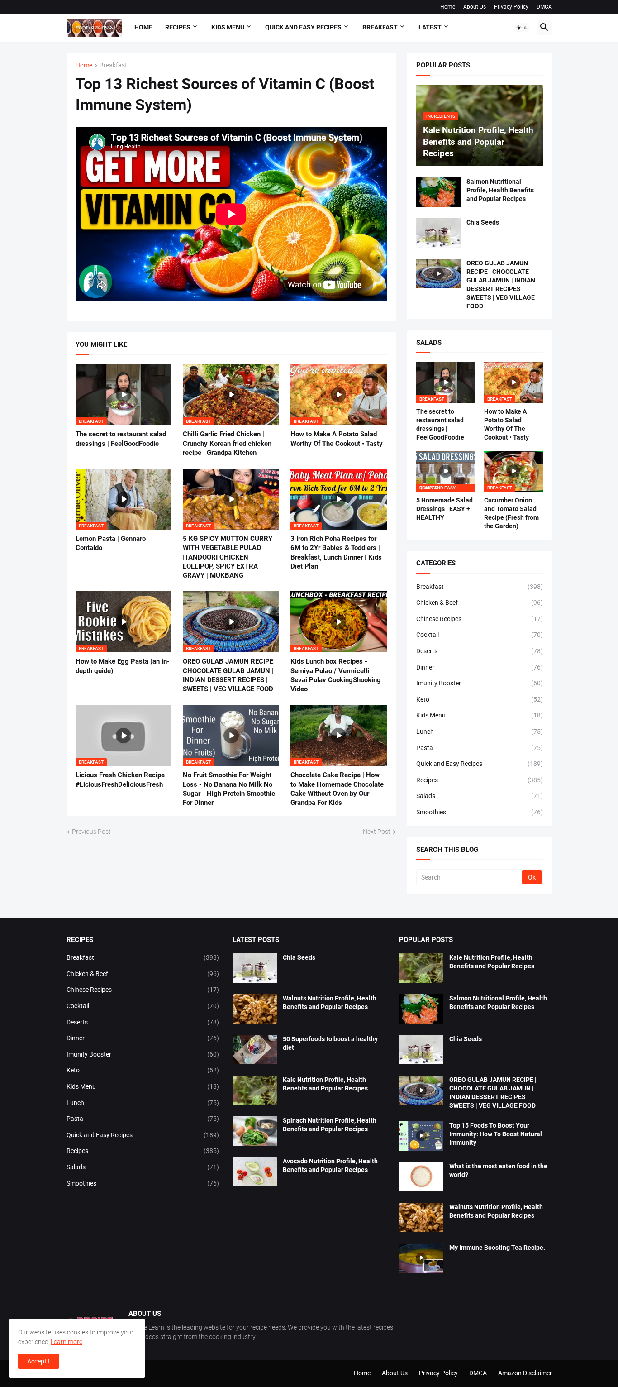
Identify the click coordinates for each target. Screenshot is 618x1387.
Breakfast (113, 65)
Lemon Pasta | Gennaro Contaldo (111, 543)
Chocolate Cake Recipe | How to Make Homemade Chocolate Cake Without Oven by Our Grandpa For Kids (337, 789)
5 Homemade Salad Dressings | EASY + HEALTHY (444, 509)
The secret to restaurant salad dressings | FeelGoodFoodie (121, 438)
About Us (474, 7)
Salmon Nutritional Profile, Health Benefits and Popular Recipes (500, 190)
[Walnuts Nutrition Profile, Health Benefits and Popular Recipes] (255, 1009)
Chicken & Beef (479, 602)
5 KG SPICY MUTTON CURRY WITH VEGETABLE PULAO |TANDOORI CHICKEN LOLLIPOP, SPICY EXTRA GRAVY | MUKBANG (227, 557)
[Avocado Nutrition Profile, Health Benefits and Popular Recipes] (255, 1171)
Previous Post (91, 831)
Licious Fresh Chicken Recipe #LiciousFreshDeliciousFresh (120, 779)
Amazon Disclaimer (525, 1373)
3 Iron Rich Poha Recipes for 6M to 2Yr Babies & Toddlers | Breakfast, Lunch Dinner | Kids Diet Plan (336, 552)
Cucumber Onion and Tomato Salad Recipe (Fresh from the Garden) (511, 513)
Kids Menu (479, 715)
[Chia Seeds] (438, 233)
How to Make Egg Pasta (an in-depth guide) (123, 665)
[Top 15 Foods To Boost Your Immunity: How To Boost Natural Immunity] (421, 1136)
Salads (479, 795)
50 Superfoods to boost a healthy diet (330, 1043)
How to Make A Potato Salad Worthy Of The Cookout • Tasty (336, 438)
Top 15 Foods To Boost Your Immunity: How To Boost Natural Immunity (495, 1134)
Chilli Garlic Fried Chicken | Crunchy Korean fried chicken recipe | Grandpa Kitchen (227, 443)
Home (447, 7)
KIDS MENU (227, 27)
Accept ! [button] (38, 1361)
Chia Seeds (482, 222)
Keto (479, 699)
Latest (430, 27)
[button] (522, 27)
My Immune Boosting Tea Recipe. (497, 1247)
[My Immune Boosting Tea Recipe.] (421, 1258)
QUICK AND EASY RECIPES (303, 27)
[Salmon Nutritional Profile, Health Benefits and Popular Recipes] (438, 192)
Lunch (479, 731)
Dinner (479, 667)
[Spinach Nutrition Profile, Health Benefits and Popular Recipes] (255, 1131)
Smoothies (479, 812)
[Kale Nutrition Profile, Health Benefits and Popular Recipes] (255, 1090)
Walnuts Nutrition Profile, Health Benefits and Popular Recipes (329, 1002)
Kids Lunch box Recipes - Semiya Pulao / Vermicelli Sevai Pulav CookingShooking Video (335, 675)
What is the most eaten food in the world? (498, 1170)
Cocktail (479, 634)
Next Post (376, 831)
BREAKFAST (380, 27)
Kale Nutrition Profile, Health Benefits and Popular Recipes (325, 1084)
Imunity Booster (479, 683)
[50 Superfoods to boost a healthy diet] (255, 1049)
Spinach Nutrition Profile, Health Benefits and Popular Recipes (329, 1125)
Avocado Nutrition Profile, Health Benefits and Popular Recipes (330, 1165)
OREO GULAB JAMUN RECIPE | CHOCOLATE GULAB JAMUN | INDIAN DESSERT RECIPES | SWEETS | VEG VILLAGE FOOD (230, 675)
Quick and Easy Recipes (479, 763)
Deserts (479, 651)
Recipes (177, 27)
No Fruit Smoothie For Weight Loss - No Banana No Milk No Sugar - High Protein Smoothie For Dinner (229, 789)
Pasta (479, 747)
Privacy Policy (511, 7)
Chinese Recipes (479, 618)
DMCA (544, 7)
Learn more (66, 1341)
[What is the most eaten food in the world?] (421, 1176)
